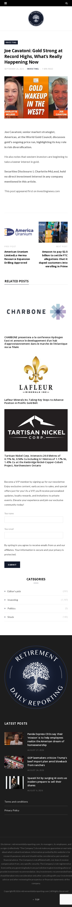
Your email (9, 529)
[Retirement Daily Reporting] (36, 18)
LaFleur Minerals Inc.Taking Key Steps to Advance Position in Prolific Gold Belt (33, 401)
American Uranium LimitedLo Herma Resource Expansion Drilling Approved (17, 257)
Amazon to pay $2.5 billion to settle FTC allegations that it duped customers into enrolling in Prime (53, 259)
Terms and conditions (16, 801)
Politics (12, 608)
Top (36, 899)
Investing (11, 42)
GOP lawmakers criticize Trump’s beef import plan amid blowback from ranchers (47, 761)
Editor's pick (14, 591)
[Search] (67, 3)
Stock (11, 616)
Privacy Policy (11, 810)
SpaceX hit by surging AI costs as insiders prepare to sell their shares (47, 781)
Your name (9, 513)
